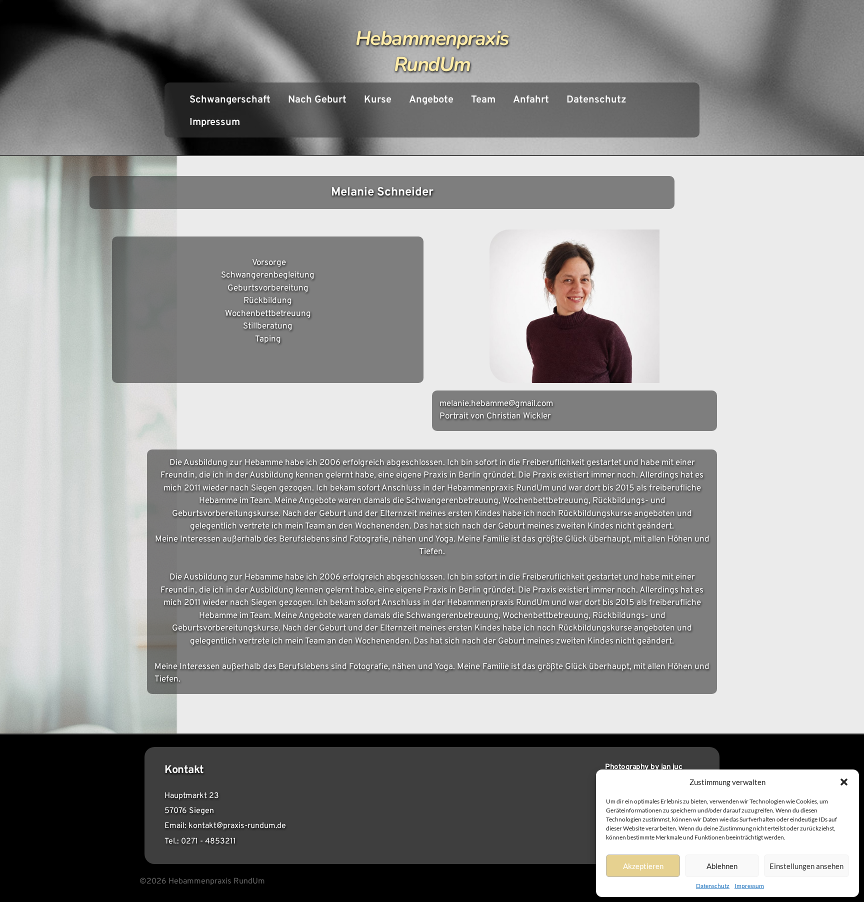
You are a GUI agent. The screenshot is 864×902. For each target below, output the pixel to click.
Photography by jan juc (643, 767)
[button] (844, 782)
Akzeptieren (643, 866)
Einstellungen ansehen (807, 866)
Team (483, 100)
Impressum (749, 886)
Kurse (378, 100)
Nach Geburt (317, 100)
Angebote (431, 100)
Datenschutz (713, 886)
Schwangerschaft (230, 100)
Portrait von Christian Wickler (495, 416)
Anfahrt (531, 100)
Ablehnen (722, 866)
